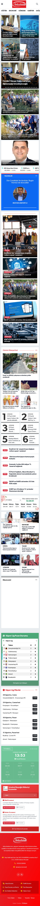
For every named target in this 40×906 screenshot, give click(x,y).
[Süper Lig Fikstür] (36, 690)
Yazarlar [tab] (8, 176)
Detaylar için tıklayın (20, 683)
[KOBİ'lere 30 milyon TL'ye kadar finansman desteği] (20, 333)
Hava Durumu (9, 883)
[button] (4, 75)
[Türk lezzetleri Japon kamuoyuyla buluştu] (10, 538)
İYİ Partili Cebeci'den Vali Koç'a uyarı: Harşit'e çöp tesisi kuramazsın (32, 418)
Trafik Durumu (27, 883)
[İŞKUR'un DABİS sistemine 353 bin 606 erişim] (20, 311)
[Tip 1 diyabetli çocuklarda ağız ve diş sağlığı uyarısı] (10, 517)
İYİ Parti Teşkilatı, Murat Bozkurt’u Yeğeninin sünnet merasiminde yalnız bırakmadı (13, 429)
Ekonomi (25, 525)
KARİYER (31, 11)
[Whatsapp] (18, 874)
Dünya (5, 546)
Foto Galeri (11, 898)
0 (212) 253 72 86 (9, 823)
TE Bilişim (24, 903)
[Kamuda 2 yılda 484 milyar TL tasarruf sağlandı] (20, 268)
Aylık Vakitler (7, 781)
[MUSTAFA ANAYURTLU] (20, 194)
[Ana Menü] (2, 4)
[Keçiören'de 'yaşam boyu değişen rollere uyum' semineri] (20, 236)
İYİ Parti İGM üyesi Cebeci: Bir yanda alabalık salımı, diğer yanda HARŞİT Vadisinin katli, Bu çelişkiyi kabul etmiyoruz (13, 418)
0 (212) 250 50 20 (9, 807)
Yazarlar (27, 898)
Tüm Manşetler (27, 887)
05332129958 (21, 863)
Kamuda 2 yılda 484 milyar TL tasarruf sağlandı (28, 528)
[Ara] (37, 4)
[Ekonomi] (36, 580)
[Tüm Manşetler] (36, 350)
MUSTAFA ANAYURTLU (20, 203)
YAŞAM (24, 546)
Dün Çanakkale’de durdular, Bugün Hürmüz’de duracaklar (20, 182)
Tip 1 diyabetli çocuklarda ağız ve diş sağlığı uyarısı (10, 526)
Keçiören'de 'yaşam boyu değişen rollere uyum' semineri (29, 550)
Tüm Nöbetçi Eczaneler (21, 829)
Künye (33, 898)
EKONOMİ (12, 11)
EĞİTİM (4, 11)
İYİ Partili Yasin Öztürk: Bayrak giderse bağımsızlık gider (33, 441)
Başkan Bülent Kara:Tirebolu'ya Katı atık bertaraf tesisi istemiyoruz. (14, 441)
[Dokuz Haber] (19, 4)
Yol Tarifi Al (20, 807)
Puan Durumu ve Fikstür (12, 887)
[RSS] (21, 874)
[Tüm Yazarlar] (36, 176)
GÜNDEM (22, 11)
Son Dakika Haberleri (11, 891)
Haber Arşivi (27, 891)
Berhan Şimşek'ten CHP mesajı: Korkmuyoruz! (28, 571)
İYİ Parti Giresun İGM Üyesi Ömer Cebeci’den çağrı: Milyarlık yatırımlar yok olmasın (33, 429)
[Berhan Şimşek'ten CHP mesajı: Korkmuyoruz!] (29, 560)
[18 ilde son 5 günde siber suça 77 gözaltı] (10, 560)
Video (19, 898)
